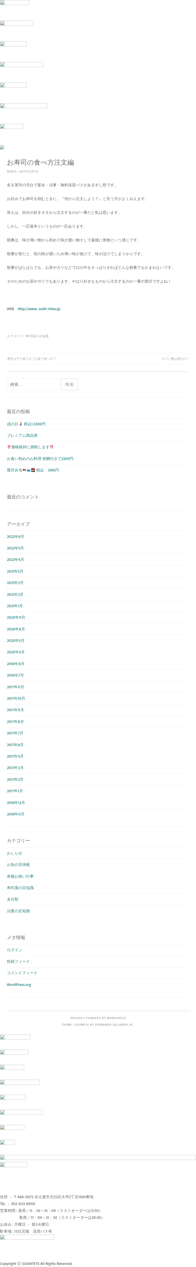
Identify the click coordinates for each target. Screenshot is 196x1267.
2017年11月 (15, 686)
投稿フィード (18, 961)
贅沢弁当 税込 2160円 (33, 470)
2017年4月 (15, 756)
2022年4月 (15, 559)
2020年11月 (16, 617)
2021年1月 (15, 605)
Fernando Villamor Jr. (114, 1024)
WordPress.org (19, 984)
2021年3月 (15, 582)
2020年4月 (16, 652)
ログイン (14, 949)
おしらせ (14, 853)
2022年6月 (15, 536)
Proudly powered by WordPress (98, 1018)
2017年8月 (15, 721)
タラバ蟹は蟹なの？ (175, 359)
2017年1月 (15, 790)
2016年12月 (16, 802)
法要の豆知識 (18, 910)
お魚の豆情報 (18, 864)
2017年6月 (15, 744)
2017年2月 (15, 779)
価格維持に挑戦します (30, 446)
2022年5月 (15, 548)
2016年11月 (15, 814)
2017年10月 (16, 698)
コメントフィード (22, 972)
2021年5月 (15, 571)
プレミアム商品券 (24, 435)
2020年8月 (16, 629)
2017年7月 (15, 733)
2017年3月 (15, 767)
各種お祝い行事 (20, 876)
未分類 (12, 899)
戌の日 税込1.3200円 (26, 423)
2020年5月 (15, 640)
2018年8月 (15, 663)
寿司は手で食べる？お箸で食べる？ (31, 359)
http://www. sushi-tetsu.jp (39, 308)
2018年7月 (15, 675)
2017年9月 (15, 709)
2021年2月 (15, 594)
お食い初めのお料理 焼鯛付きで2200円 (40, 458)
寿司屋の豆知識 (37, 336)
